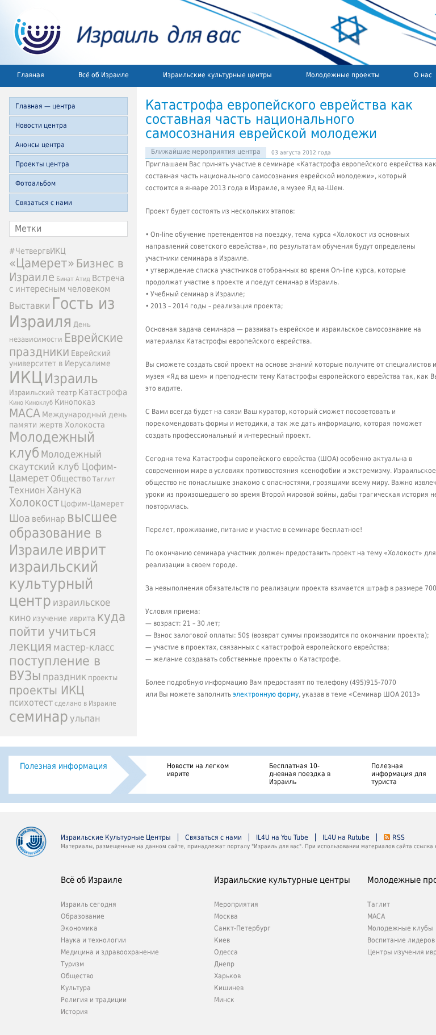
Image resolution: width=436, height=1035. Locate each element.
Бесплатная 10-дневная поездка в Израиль (299, 774)
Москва (226, 916)
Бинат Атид (73, 279)
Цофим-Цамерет (92, 503)
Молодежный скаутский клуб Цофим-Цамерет (63, 466)
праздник (64, 676)
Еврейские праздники (66, 344)
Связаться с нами (43, 203)
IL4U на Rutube (346, 837)
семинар (38, 716)
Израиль (71, 379)
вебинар (48, 519)
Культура (76, 988)
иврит (85, 549)
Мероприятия (236, 904)
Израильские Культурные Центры (116, 837)
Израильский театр (43, 392)
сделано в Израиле (85, 703)
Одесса (226, 952)
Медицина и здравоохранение (110, 952)
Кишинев (229, 988)
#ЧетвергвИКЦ (37, 250)
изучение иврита (63, 618)
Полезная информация (63, 765)
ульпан (85, 718)
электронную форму (266, 694)
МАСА (24, 413)
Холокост (34, 502)
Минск (224, 1000)
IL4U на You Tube (282, 837)
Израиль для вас (120, 32)
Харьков (227, 976)
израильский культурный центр (53, 583)
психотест (31, 702)
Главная (30, 75)
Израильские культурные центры (217, 75)
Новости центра (41, 125)
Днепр (224, 964)
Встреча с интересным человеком (66, 283)
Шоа (19, 518)
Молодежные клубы (400, 928)
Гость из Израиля (62, 312)
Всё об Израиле (103, 75)
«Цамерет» (41, 262)
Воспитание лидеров (401, 940)
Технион (27, 490)
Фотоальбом (35, 183)
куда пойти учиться (67, 624)
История (74, 1012)
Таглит (104, 479)
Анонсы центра (40, 145)
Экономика (79, 928)
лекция (30, 646)
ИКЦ (26, 377)
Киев (222, 940)
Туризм (72, 964)
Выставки (29, 306)
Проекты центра (42, 164)
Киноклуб (39, 403)
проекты (103, 677)
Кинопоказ (74, 402)
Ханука (64, 490)
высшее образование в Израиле (63, 533)
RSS (398, 837)
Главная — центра (45, 106)
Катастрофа (102, 392)
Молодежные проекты (343, 75)
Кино (16, 403)
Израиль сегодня (88, 904)
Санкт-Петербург (242, 928)
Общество (71, 478)
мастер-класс (83, 647)
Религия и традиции (94, 1000)
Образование (82, 916)
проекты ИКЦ (47, 690)
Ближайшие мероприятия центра (206, 152)
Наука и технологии (93, 940)
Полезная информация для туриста (398, 774)
